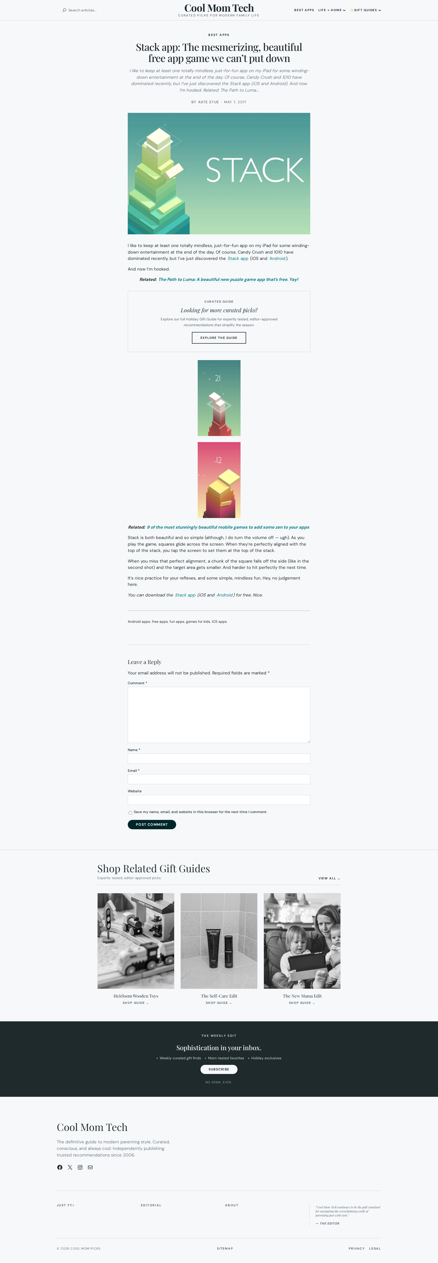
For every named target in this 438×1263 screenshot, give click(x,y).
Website (135, 791)
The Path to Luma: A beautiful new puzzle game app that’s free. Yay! (228, 279)
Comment (137, 683)
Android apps (139, 621)
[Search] (64, 10)
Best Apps (219, 35)
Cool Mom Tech (219, 7)
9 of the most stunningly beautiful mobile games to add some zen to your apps (228, 527)
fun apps (177, 621)
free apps (160, 621)
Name (134, 750)
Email (134, 770)
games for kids (198, 621)
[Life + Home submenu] (344, 10)
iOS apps (219, 621)
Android (277, 258)
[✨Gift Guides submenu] (379, 10)
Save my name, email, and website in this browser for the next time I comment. (200, 812)
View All (330, 878)
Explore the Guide (223, 340)
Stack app (238, 258)
